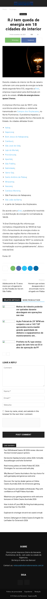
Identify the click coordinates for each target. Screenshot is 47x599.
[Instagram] (26, 582)
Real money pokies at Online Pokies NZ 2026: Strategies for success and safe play (22, 467)
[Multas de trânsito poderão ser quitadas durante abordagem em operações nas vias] (9, 309)
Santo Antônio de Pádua (15, 177)
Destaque (13, 9)
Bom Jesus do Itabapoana (16, 137)
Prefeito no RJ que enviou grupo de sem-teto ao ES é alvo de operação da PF (29, 345)
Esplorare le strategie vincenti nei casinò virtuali (23, 513)
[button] (4, 3)
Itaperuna (9, 132)
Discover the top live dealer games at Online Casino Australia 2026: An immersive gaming (22, 482)
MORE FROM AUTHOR (31, 300)
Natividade (10, 168)
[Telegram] (30, 268)
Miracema (9, 182)
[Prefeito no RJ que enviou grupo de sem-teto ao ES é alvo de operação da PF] (9, 344)
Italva (7, 127)
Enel (37, 88)
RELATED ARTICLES (12, 300)
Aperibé (8, 159)
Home (5, 9)
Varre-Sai (9, 172)
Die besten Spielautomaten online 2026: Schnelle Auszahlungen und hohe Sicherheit (23, 459)
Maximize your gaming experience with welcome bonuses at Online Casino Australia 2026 (23, 498)
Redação (38, 592)
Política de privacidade (14, 592)
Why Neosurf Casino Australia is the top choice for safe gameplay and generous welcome (24, 474)
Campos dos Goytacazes (28, 111)
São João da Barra (13, 200)
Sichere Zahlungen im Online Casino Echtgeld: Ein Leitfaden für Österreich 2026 (23, 519)
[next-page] (8, 353)
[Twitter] (24, 268)
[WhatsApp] (12, 268)
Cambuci (9, 141)
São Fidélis (10, 163)
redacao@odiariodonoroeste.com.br (28, 565)
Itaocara (8, 186)
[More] (39, 40)
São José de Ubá (12, 146)
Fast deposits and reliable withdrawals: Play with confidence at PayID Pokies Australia (23, 490)
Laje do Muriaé (11, 150)
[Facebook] (18, 268)
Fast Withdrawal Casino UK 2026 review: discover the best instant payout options (23, 451)
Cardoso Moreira (12, 191)
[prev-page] (4, 353)
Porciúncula (10, 154)
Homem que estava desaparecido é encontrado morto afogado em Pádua (36, 287)
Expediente (28, 592)
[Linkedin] (35, 268)
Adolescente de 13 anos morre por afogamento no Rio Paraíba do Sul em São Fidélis (13, 287)
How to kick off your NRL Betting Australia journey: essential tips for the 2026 (24, 505)
